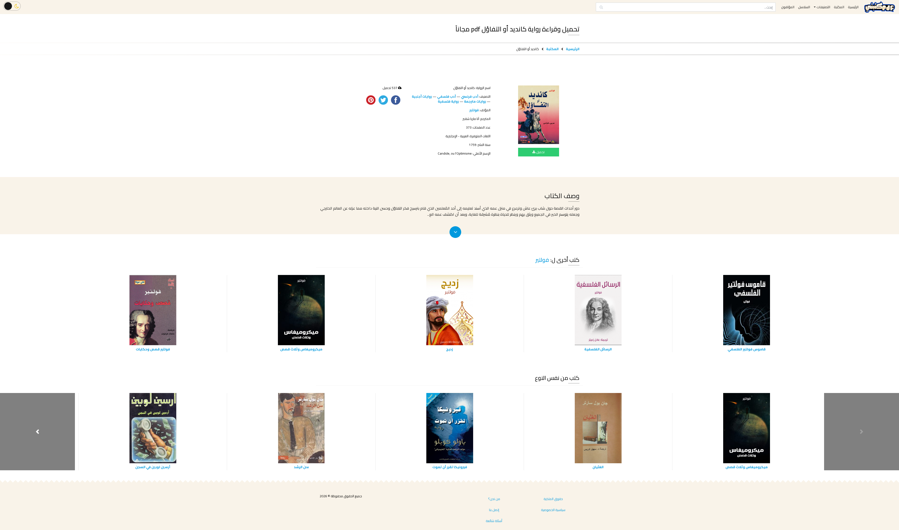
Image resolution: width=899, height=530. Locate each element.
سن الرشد (301, 467)
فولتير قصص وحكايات (153, 349)
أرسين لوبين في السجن (152, 467)
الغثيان (598, 467)
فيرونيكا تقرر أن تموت (449, 467)
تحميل (540, 152)
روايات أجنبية (422, 96)
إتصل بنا (494, 510)
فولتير (474, 110)
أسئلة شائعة (494, 521)
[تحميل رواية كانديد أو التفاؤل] (538, 114)
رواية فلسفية (448, 101)
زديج (449, 349)
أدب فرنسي (469, 96)
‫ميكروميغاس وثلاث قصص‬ (301, 349)
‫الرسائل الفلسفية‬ (598, 349)
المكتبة (552, 49)
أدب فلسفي (446, 96)
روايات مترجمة (475, 101)
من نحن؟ (494, 499)
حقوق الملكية (553, 499)
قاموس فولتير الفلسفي (747, 349)
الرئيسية (572, 49)
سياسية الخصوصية (553, 510)
